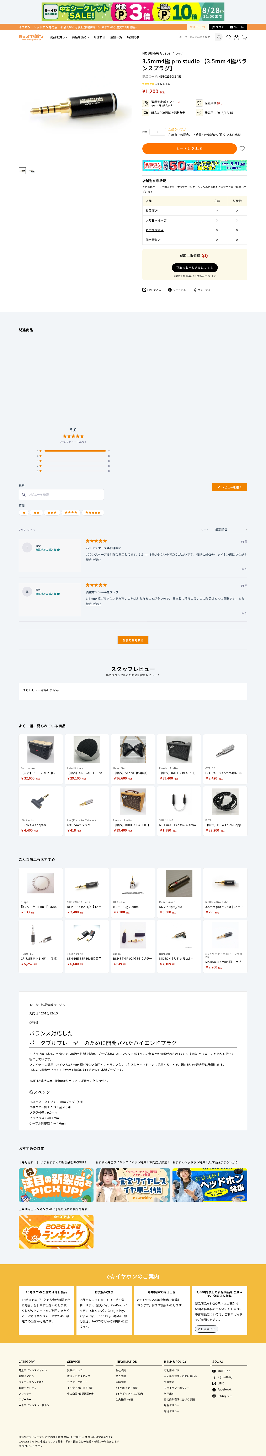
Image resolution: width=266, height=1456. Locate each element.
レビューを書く (233, 488)
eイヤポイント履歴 (127, 1387)
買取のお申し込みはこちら (194, 267)
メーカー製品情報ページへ (47, 1004)
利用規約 (169, 1393)
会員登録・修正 (125, 1399)
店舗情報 (121, 1382)
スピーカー (25, 1399)
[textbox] (61, 494)
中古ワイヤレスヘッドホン (34, 1405)
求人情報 (121, 1376)
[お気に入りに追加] (242, 148)
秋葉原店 (152, 210)
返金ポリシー (171, 1405)
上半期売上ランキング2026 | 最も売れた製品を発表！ (55, 1209)
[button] (157, 84)
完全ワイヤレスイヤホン (33, 1370)
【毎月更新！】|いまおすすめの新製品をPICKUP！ (53, 1162)
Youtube (239, 27)
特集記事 (133, 37)
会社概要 (121, 1370)
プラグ (179, 53)
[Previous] (21, 107)
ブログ (220, 27)
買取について (75, 1370)
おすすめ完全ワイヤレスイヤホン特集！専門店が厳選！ (133, 1162)
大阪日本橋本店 (156, 220)
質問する (128, 641)
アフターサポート (77, 1382)
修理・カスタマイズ (78, 1376)
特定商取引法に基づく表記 (179, 1399)
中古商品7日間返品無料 (80, 1393)
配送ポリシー (171, 1411)
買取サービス (198, 27)
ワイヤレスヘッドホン (31, 1382)
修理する (99, 37)
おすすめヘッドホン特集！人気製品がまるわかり (205, 1162)
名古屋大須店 (155, 230)
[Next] (130, 107)
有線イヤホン (26, 1376)
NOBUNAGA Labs (156, 53)
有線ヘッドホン (28, 1387)
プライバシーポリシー (177, 1387)
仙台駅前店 (153, 239)
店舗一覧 (116, 37)
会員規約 (169, 1382)
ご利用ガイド (206, 1329)
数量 (144, 131)
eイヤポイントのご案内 (129, 1393)
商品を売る (79, 37)
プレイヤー (25, 1393)
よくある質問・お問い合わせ (180, 1376)
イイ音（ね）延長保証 (80, 1387)
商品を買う (57, 37)
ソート (205, 529)
